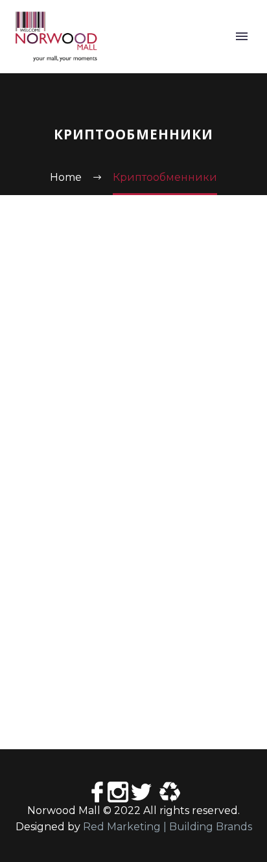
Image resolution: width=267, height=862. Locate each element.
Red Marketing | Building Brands (167, 827)
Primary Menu (241, 36)
